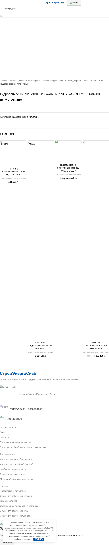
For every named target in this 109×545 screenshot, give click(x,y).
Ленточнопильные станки (12, 474)
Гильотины (99, 80)
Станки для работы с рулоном (15, 516)
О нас (3, 432)
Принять (39, 539)
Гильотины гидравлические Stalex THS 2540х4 (41, 345)
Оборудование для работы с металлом (19, 506)
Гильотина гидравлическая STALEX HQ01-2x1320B (13, 172)
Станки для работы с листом (78, 80)
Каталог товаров (18, 80)
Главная (4, 80)
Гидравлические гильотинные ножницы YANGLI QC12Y (68, 168)
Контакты (4, 437)
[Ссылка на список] (54, 419)
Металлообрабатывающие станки (16, 479)
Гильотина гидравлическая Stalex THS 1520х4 (96, 345)
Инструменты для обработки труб (16, 464)
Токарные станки (8, 501)
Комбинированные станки (13, 469)
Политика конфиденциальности (15, 442)
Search (105, 9)
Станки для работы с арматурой (16, 496)
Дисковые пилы (8, 454)
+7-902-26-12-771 (35, 409)
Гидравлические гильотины (14, 84)
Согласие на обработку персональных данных (23, 447)
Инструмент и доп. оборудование (16, 459)
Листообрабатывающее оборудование (45, 80)
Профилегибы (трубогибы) (13, 491)
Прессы (4, 486)
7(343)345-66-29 (18, 409)
